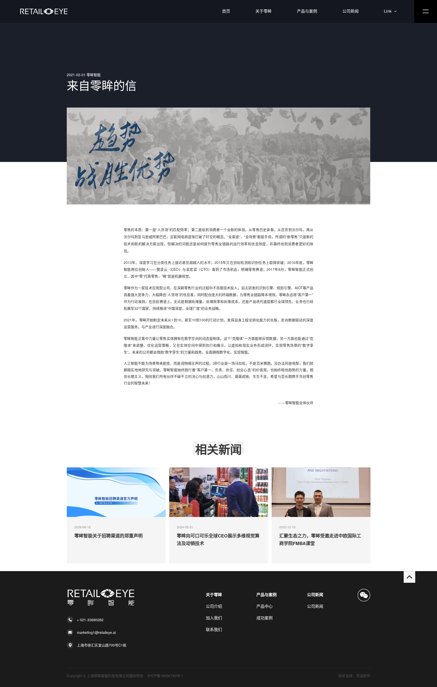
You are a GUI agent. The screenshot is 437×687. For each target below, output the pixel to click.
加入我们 (214, 618)
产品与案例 (307, 11)
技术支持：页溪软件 (354, 675)
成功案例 (264, 618)
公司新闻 (350, 11)
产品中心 (264, 606)
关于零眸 (263, 11)
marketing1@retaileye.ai (96, 632)
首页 (226, 11)
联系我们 (214, 629)
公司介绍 (214, 606)
